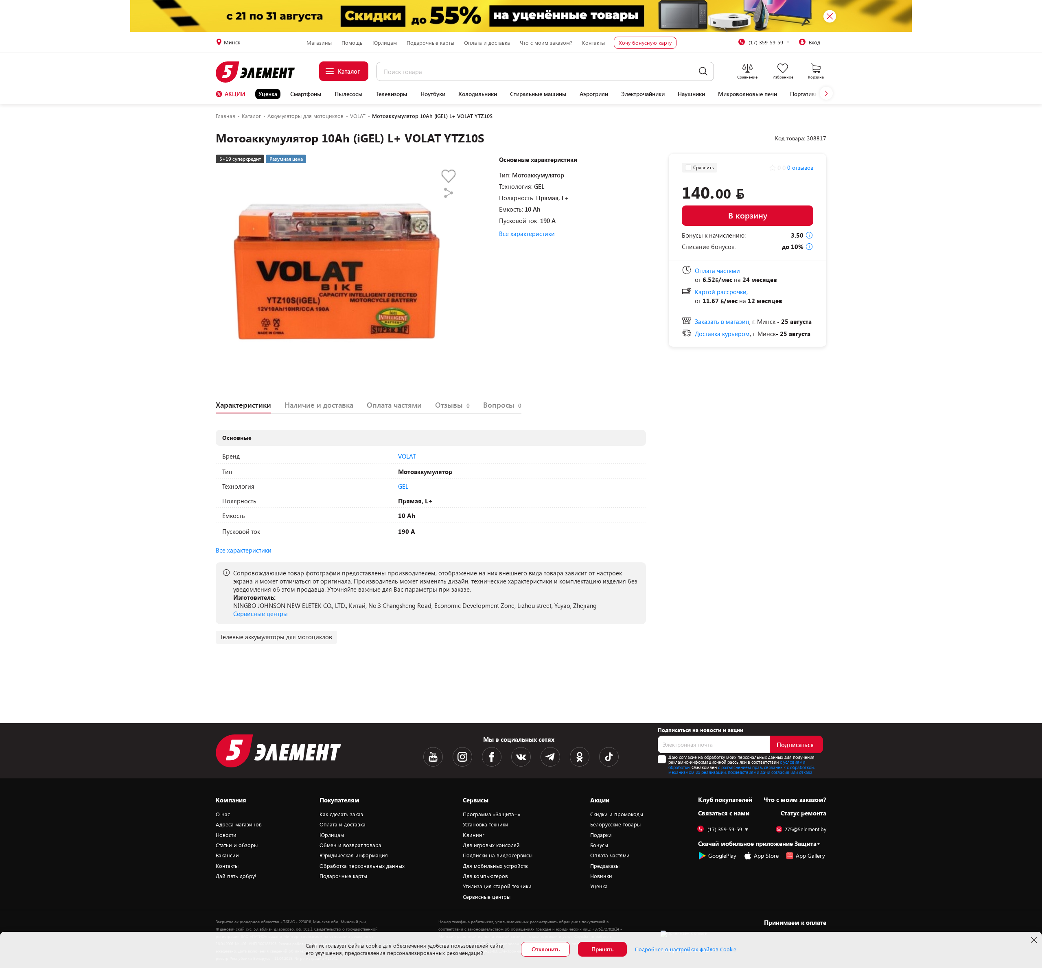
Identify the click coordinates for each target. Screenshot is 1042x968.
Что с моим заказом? (546, 42)
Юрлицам (384, 42)
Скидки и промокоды (616, 814)
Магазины (319, 42)
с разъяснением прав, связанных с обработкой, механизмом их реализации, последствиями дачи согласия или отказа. (741, 770)
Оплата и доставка (487, 42)
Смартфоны (306, 94)
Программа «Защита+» (492, 814)
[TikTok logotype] (609, 757)
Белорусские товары (615, 824)
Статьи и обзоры (237, 845)
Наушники (691, 94)
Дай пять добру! (236, 876)
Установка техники (485, 824)
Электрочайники (643, 94)
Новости (226, 835)
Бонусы (599, 845)
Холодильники (477, 94)
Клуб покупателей (725, 799)
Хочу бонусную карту (645, 42)
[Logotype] (260, 72)
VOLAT (407, 456)
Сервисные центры (260, 614)
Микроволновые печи (747, 94)
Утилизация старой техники (497, 886)
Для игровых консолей (491, 845)
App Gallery (810, 855)
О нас (223, 814)
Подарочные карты (430, 42)
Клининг (473, 835)
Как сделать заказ (341, 814)
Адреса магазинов (239, 824)
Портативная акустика (819, 94)
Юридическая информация (354, 855)
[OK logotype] (579, 757)
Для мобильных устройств (495, 866)
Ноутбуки (432, 94)
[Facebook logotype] (491, 757)
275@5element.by (805, 829)
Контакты (593, 42)
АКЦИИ (235, 94)
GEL (403, 486)
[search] (703, 71)
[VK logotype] (521, 757)
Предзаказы (605, 866)
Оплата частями (610, 855)
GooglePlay (722, 855)
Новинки (601, 876)
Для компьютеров (485, 876)
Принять (602, 949)
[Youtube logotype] (433, 757)
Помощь (352, 42)
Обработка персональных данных (362, 866)
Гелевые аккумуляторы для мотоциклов (276, 637)
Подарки (601, 835)
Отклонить (546, 949)
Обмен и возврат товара (350, 845)
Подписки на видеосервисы (497, 855)
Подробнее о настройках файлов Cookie (685, 949)
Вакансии (227, 855)
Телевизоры (391, 94)
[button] (826, 93)
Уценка (267, 94)
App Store (766, 855)
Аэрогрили (594, 94)
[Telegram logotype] (550, 757)
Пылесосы (349, 94)
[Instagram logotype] (462, 757)
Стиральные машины (538, 94)
